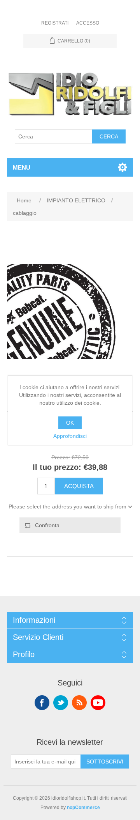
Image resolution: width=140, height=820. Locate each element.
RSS (79, 702)
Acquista (79, 486)
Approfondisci (70, 436)
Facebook (42, 702)
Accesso (87, 23)
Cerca (109, 136)
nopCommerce (83, 807)
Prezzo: (60, 457)
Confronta (47, 525)
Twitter (60, 702)
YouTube (98, 702)
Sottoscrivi (104, 761)
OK (70, 423)
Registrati (54, 23)
